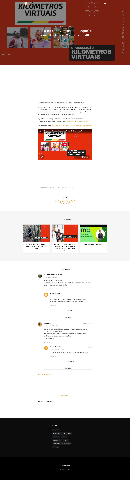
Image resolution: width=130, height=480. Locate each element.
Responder (84, 275)
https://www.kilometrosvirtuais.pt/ (78, 121)
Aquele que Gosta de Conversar (65, 26)
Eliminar (90, 275)
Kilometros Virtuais (62, 187)
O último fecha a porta (53, 275)
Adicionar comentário (45, 374)
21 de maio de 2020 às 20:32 (57, 349)
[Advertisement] (65, 87)
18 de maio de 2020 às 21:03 (57, 296)
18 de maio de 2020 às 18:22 (51, 277)
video (72, 187)
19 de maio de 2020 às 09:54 (51, 325)
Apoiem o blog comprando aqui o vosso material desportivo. (71, 126)
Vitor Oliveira (56, 293)
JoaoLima (47, 323)
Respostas (47, 289)
